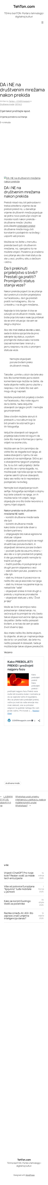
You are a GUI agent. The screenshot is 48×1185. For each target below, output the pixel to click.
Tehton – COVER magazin (19, 101)
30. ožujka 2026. (41, 902)
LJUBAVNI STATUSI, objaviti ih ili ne (6, 801)
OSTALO (18, 104)
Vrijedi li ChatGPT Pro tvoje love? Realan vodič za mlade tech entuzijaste (19, 875)
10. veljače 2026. (41, 915)
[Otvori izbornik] (42, 22)
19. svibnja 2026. (41, 875)
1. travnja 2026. (41, 889)
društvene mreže (12, 783)
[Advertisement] (24, 55)
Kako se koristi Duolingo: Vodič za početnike (17, 902)
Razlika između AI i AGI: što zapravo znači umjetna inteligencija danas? (18, 916)
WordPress (30, 1175)
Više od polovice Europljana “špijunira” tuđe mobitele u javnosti (19, 889)
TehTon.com (24, 6)
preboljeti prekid (26, 225)
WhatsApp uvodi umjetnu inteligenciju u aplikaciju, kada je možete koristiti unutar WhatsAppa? (30, 801)
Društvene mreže (7, 104)
